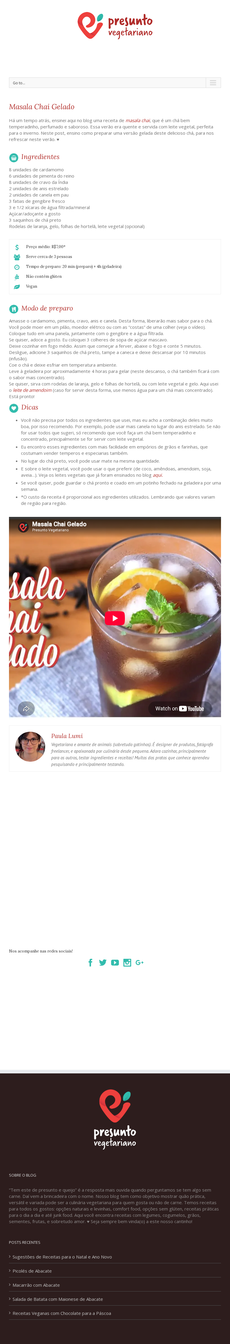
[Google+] (139, 963)
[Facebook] (90, 963)
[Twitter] (103, 963)
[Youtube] (115, 963)
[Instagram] (127, 963)
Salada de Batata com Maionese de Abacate (58, 1299)
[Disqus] (115, 853)
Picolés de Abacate (32, 1271)
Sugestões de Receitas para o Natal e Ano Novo (62, 1257)
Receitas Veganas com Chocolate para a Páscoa (62, 1313)
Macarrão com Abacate (36, 1285)
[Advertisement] (118, 58)
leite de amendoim (32, 390)
